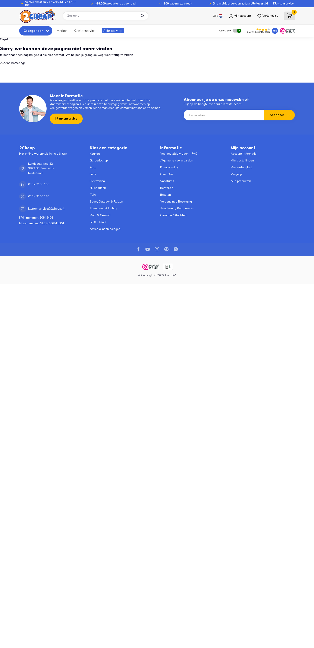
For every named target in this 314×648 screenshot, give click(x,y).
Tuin (93, 195)
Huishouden (98, 188)
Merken (62, 30)
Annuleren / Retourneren (177, 208)
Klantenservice (283, 4)
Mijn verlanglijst (241, 167)
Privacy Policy (169, 167)
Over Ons (166, 174)
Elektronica (97, 181)
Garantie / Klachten (173, 215)
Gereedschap (99, 160)
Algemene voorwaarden (176, 160)
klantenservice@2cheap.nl (46, 209)
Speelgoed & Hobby (103, 208)
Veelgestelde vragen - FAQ (178, 154)
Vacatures (167, 181)
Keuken (95, 154)
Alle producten (241, 181)
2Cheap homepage (13, 63)
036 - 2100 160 (38, 184)
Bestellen (166, 188)
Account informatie (244, 154)
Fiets (93, 174)
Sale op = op (112, 30)
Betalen (165, 195)
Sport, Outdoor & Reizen (106, 202)
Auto (93, 167)
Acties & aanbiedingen (105, 229)
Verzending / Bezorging (176, 202)
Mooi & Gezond (100, 215)
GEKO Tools (98, 222)
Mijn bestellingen (242, 160)
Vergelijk (236, 174)
